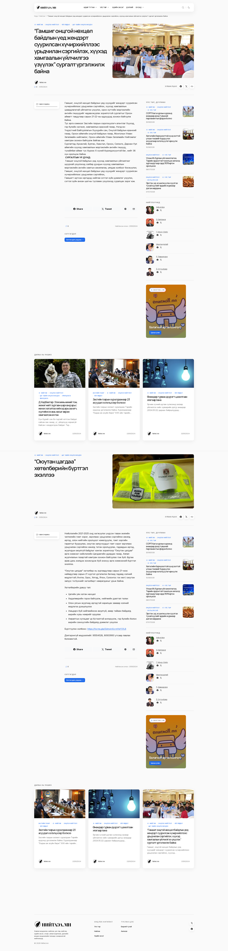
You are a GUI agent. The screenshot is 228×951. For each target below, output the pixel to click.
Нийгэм (42, 16)
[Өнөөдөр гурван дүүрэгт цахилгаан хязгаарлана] (168, 373)
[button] (183, 7)
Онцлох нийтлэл (52, 24)
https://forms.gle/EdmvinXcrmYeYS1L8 (106, 629)
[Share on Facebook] (181, 86)
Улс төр (153, 110)
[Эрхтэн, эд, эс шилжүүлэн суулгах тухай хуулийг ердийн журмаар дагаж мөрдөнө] (188, 181)
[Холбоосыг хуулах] (192, 86)
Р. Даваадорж (162, 256)
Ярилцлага (66, 396)
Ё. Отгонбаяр (161, 269)
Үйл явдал (66, 24)
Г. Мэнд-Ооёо (162, 232)
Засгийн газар (98, 393)
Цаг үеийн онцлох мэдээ (82, 24)
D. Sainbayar (161, 219)
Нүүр (36, 16)
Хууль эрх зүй (152, 180)
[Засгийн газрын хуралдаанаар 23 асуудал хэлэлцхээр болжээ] (114, 373)
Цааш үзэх (155, 332)
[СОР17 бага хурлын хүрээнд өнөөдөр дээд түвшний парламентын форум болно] (188, 111)
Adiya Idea (160, 207)
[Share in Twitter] (186, 86)
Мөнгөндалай (162, 244)
